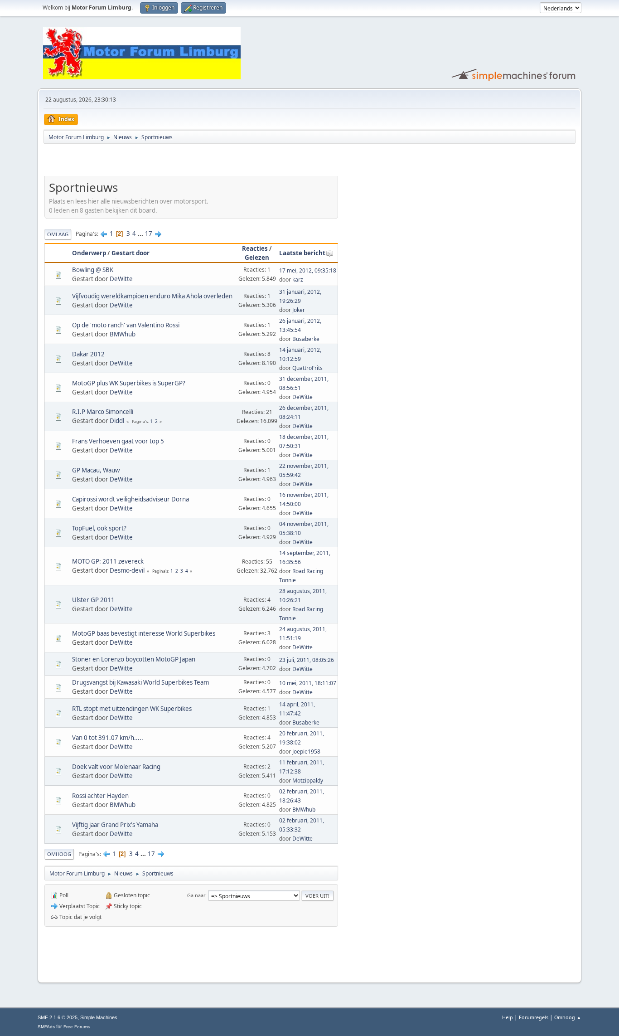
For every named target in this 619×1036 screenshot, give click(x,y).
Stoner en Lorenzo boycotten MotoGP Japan (133, 659)
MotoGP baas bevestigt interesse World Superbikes (143, 633)
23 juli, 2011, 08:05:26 (306, 660)
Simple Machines (98, 1017)
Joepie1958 (306, 751)
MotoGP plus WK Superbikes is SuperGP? (128, 383)
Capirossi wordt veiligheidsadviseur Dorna (130, 499)
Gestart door (130, 253)
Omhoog (59, 854)
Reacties (255, 248)
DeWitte (121, 279)
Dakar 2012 (88, 354)
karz (297, 279)
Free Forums (76, 1026)
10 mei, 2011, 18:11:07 (307, 683)
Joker (298, 310)
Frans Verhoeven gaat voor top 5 (118, 441)
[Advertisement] (150, 161)
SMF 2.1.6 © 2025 (57, 1017)
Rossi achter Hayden (100, 796)
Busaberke (305, 339)
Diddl (117, 421)
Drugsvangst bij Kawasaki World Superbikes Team (140, 682)
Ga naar (196, 895)
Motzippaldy (307, 780)
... (141, 233)
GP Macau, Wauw (96, 470)
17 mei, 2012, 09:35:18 (307, 270)
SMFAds (46, 1026)
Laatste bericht (302, 253)
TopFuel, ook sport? (99, 528)
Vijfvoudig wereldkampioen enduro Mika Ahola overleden (152, 296)
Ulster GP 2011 (93, 600)
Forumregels (533, 1017)
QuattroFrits (307, 368)
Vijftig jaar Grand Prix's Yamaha (115, 825)
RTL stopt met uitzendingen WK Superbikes (132, 709)
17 (148, 233)
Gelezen (257, 257)
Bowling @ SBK (92, 270)
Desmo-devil (127, 570)
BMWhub (122, 334)
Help (507, 1017)
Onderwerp (89, 253)
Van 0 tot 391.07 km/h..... (107, 738)
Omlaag (57, 234)
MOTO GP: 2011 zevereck (108, 561)
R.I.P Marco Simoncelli (102, 412)
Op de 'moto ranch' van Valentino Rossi (125, 325)
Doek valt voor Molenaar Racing (116, 767)
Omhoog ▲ (567, 1017)
